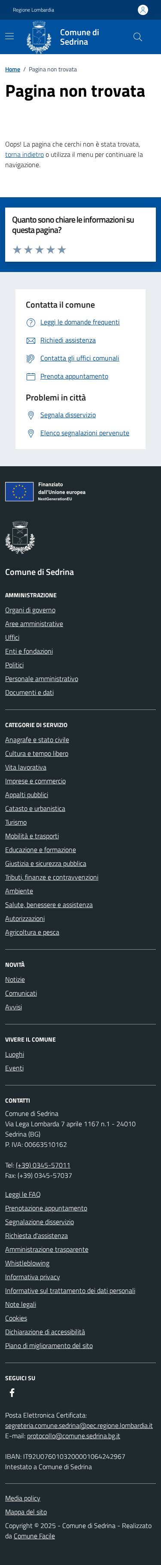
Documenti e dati (29, 692)
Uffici (12, 637)
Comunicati (21, 993)
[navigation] (9, 36)
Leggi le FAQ (23, 1194)
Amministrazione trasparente (46, 1249)
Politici (14, 665)
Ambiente (19, 891)
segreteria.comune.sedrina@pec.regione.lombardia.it (79, 1425)
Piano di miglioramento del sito (49, 1345)
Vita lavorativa (25, 767)
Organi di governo (30, 610)
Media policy (22, 1498)
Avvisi (13, 1007)
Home (12, 68)
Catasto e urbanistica (35, 808)
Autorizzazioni (25, 918)
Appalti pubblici (26, 794)
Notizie (15, 979)
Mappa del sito (26, 1512)
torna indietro (24, 154)
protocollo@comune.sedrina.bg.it (73, 1436)
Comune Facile (34, 1536)
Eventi (14, 1068)
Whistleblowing (27, 1263)
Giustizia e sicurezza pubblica (45, 863)
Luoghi (14, 1054)
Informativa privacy (32, 1277)
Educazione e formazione (40, 849)
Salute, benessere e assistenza (49, 904)
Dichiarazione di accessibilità (45, 1332)
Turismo (16, 822)
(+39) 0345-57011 (43, 1165)
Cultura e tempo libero (36, 753)
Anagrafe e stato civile (37, 739)
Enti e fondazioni (29, 651)
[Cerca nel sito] (138, 37)
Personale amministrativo (41, 678)
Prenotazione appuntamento (46, 1208)
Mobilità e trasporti (32, 836)
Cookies (16, 1318)
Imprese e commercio (35, 781)
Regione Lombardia (33, 10)
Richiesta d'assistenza (36, 1235)
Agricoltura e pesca (32, 932)
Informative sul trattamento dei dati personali (70, 1290)
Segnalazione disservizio (39, 1222)
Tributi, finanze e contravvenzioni (51, 877)
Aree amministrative (34, 623)
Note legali (20, 1304)
